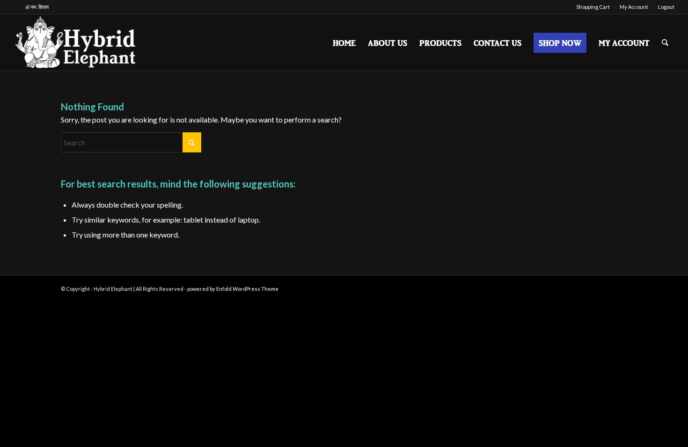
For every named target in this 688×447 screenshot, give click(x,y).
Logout (666, 7)
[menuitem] (593, 7)
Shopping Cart (593, 7)
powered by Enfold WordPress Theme (232, 289)
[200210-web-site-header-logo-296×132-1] (76, 42)
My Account (634, 7)
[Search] (665, 42)
